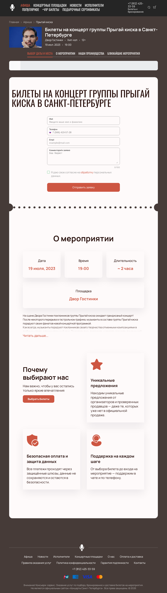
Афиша (25, 5)
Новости (76, 5)
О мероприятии (65, 53)
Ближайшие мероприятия (123, 53)
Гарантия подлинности (115, 563)
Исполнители (94, 5)
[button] (50, 132)
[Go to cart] (154, 7)
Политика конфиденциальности (76, 563)
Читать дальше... (35, 335)
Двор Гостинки (54, 40)
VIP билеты (51, 9)
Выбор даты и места (40, 53)
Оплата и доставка (131, 556)
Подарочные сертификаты (81, 9)
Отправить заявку (83, 187)
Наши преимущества (91, 53)
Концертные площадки (50, 5)
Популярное (30, 9)
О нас (111, 556)
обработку (87, 172)
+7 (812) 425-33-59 (135, 5)
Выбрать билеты (38, 399)
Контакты (139, 563)
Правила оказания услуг (36, 563)
